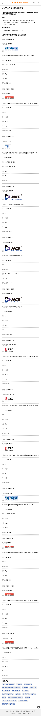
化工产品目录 (26, 711)
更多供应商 (21, 12)
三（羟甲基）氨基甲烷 (29, 694)
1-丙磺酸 (27, 697)
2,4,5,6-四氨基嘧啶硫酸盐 (15, 697)
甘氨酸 (4, 697)
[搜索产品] (34, 2)
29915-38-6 (29, 12)
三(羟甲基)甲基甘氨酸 (8, 684)
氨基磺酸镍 (25, 691)
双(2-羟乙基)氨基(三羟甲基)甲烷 (11, 687)
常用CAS (18, 711)
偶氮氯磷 (25, 687)
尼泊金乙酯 (33, 687)
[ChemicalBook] (20, 3)
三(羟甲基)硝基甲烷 (7, 694)
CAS (12, 711)
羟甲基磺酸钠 (16, 691)
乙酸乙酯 (19, 684)
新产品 (33, 711)
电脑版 (19, 713)
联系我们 (13, 713)
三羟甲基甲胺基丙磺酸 (9, 12)
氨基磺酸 (18, 694)
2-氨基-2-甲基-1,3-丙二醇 (9, 700)
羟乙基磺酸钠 (6, 691)
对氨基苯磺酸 (28, 684)
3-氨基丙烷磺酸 (23, 700)
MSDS (7, 711)
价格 (14, 14)
